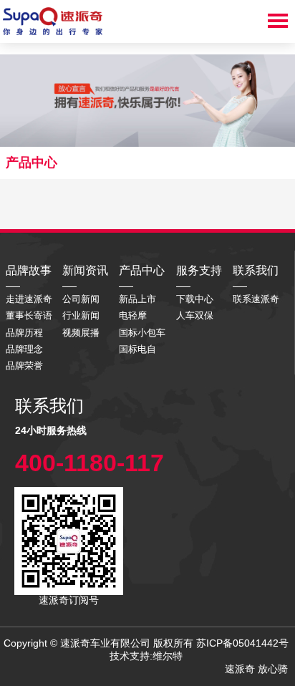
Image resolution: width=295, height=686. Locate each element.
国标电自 (137, 349)
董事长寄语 (29, 315)
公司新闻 (81, 299)
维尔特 (169, 656)
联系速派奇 (256, 299)
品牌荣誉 (24, 365)
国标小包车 (142, 332)
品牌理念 (24, 349)
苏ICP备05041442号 (242, 643)
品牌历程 (24, 332)
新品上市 (137, 299)
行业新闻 (81, 315)
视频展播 (81, 332)
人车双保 (194, 315)
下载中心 (194, 299)
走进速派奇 (29, 299)
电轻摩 (133, 315)
